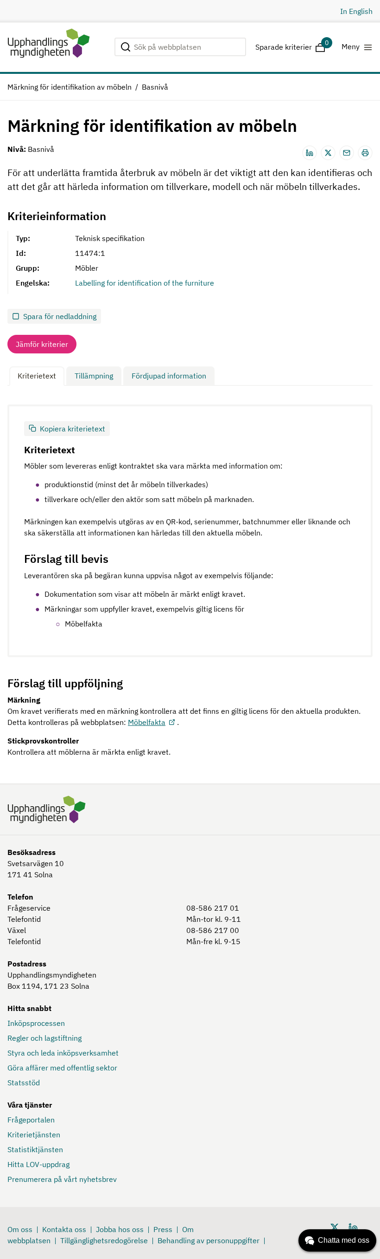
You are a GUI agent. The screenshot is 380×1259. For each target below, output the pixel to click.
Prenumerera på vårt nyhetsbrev (62, 1179)
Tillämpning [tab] (94, 375)
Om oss (19, 1229)
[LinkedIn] (353, 1227)
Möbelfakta (146, 722)
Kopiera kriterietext (72, 428)
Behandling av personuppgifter (209, 1240)
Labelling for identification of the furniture (144, 282)
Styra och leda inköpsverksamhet (63, 1052)
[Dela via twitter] (328, 152)
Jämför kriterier (42, 344)
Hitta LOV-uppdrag (38, 1164)
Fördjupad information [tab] (169, 375)
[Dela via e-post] (346, 152)
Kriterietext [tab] (37, 375)
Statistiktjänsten (35, 1149)
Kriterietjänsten (33, 1134)
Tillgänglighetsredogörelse (104, 1240)
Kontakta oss (64, 1229)
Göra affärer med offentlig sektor (62, 1067)
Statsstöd (23, 1082)
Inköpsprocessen (36, 1023)
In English (356, 11)
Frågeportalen (31, 1119)
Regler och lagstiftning (44, 1038)
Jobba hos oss (120, 1229)
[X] (334, 1227)
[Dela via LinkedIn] (309, 152)
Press (162, 1229)
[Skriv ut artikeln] (365, 152)
